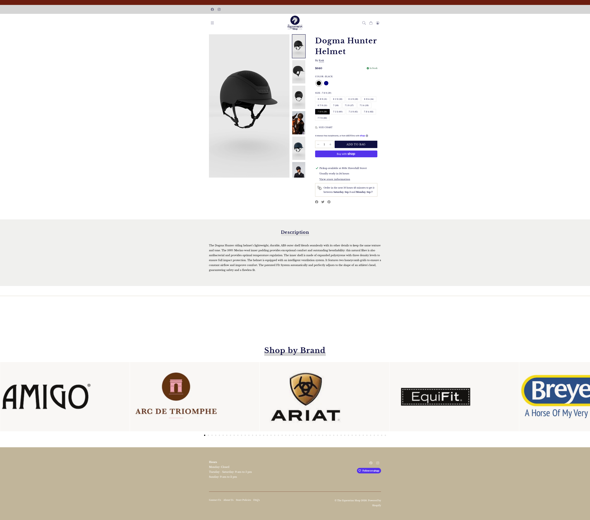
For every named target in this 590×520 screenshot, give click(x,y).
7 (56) (336, 105)
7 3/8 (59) (322, 112)
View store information (334, 179)
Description (295, 232)
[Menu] (212, 22)
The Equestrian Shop (349, 500)
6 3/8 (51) (322, 99)
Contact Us (215, 500)
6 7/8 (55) (322, 105)
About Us (228, 500)
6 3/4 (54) (369, 99)
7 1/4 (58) (364, 105)
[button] (364, 23)
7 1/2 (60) (338, 112)
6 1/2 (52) (337, 99)
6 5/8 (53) (353, 99)
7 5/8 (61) (353, 112)
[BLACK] (319, 83)
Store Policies (243, 500)
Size (323, 93)
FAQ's (256, 500)
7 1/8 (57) (349, 105)
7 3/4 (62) (368, 112)
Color (323, 76)
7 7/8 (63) (322, 118)
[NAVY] (326, 83)
